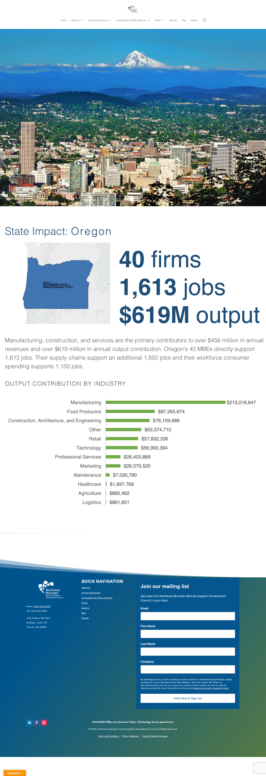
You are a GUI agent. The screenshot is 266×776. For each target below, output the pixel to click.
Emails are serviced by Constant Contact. (211, 688)
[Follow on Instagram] (44, 722)
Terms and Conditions (108, 736)
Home (64, 20)
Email (144, 608)
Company (147, 661)
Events (158, 20)
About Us (75, 20)
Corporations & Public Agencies (131, 20)
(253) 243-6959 (42, 606)
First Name (148, 626)
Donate (194, 20)
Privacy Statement (130, 736)
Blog (184, 20)
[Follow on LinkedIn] (29, 722)
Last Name (148, 643)
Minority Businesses (97, 20)
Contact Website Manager (155, 736)
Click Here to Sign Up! (188, 698)
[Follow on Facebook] (37, 722)
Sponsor (173, 20)
